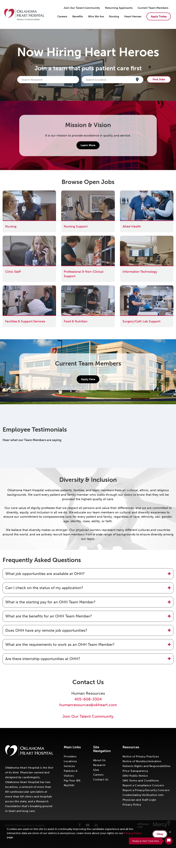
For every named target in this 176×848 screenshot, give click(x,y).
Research (99, 765)
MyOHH (69, 785)
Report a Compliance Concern (143, 785)
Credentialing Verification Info (143, 795)
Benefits (77, 16)
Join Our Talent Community (82, 7)
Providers (70, 756)
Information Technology (137, 238)
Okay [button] (160, 834)
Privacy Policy (132, 804)
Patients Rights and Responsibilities (146, 766)
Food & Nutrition (73, 287)
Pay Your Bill (72, 780)
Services (69, 766)
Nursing (114, 16)
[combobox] (49, 79)
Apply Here (88, 379)
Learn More (88, 145)
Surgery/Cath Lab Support (139, 287)
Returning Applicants (119, 7)
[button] (88, 573)
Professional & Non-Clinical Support (87, 238)
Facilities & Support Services (22, 287)
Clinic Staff (10, 238)
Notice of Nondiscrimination (142, 761)
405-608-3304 (88, 699)
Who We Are (96, 16)
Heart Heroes (132, 16)
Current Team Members (153, 7)
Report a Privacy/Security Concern (146, 790)
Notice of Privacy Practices (141, 756)
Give (96, 769)
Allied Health (129, 192)
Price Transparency (135, 771)
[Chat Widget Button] (169, 841)
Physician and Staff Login (139, 799)
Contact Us (100, 779)
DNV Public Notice (135, 775)
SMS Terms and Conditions (141, 780)
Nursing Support (73, 192)
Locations (70, 761)
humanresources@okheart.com (88, 704)
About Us (99, 760)
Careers (62, 16)
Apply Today (159, 16)
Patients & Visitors (71, 773)
